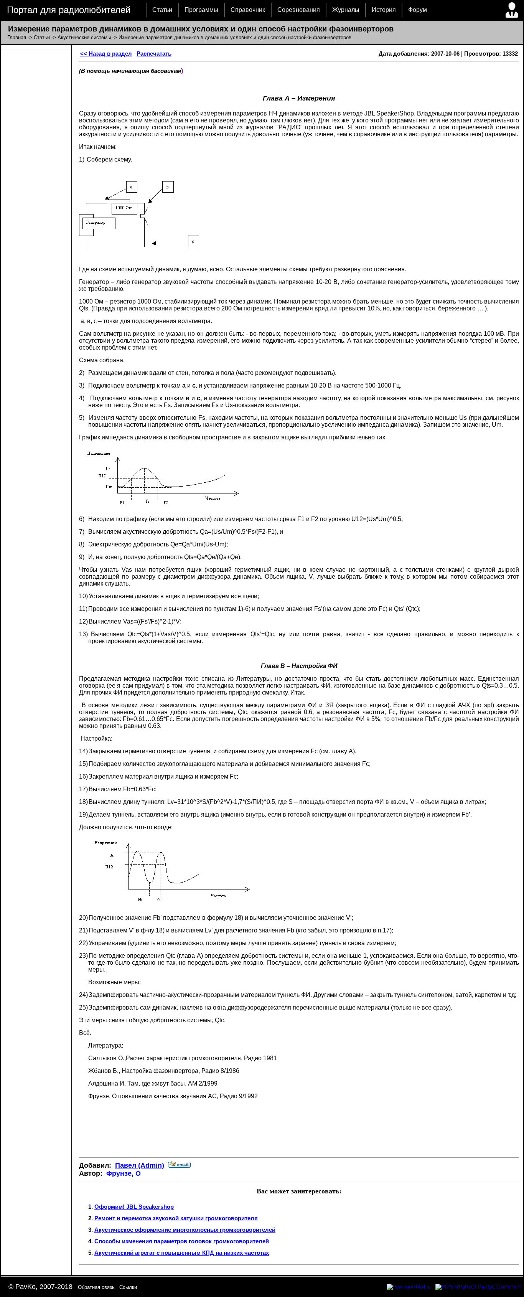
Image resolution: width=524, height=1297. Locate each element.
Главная (16, 37)
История (384, 10)
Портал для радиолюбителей (68, 10)
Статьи (162, 10)
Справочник (248, 10)
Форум (417, 10)
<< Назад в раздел (106, 53)
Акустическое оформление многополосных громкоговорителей (184, 1229)
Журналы (345, 10)
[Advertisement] (299, 1129)
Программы (201, 10)
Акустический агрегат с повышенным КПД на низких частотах (181, 1252)
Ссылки (128, 1287)
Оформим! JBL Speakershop (134, 1206)
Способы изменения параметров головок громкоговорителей (181, 1241)
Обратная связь (96, 1287)
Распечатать (154, 53)
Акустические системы (84, 37)
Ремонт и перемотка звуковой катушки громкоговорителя (176, 1218)
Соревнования (298, 10)
